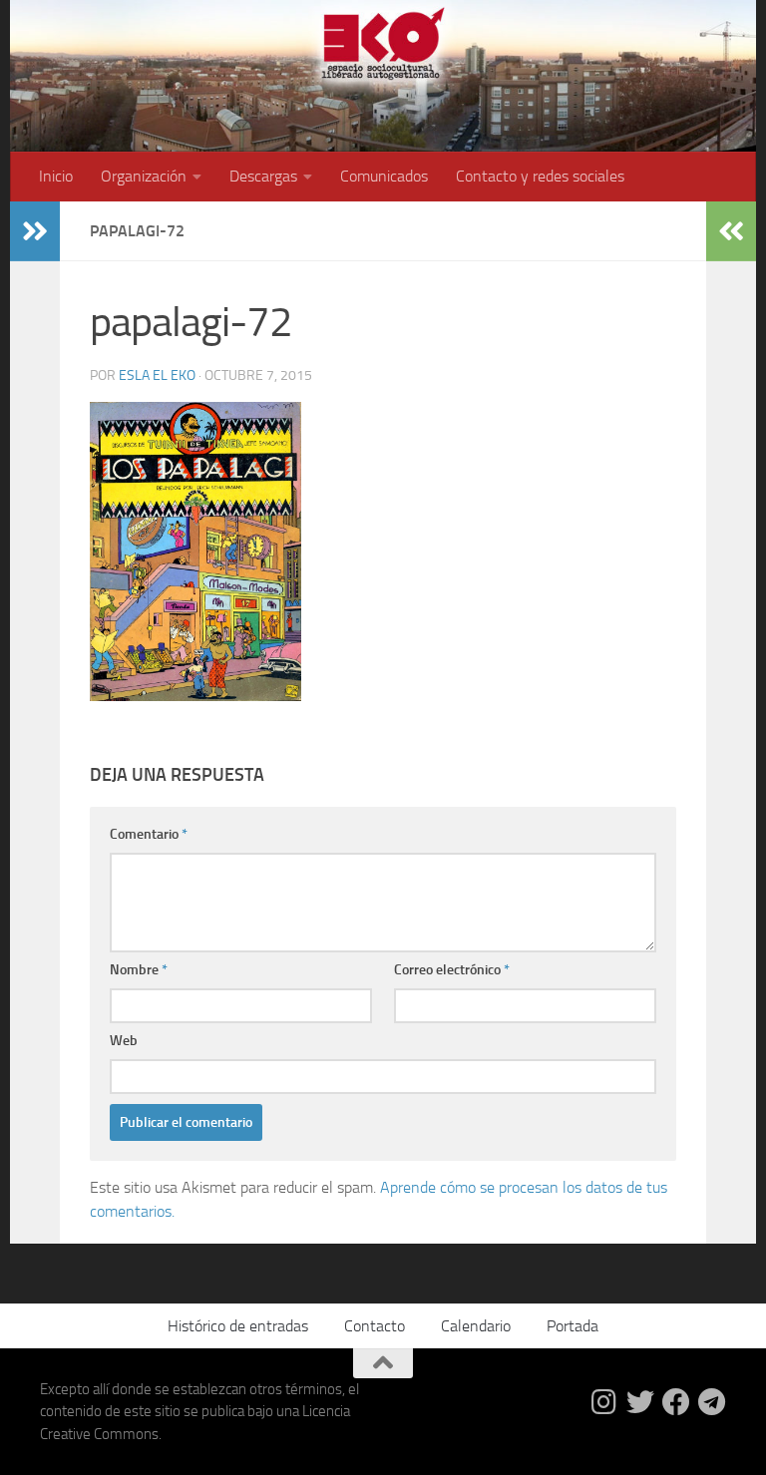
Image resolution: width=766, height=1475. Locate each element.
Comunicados (384, 176)
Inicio (56, 176)
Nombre (139, 969)
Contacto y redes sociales (540, 176)
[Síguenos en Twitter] (640, 1402)
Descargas (263, 176)
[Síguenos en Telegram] (712, 1402)
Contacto (374, 1325)
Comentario (149, 834)
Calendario (476, 1325)
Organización (144, 176)
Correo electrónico (452, 969)
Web (124, 1040)
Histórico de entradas (238, 1325)
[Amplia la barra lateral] (35, 231)
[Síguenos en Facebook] (676, 1402)
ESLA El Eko (157, 375)
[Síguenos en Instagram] (604, 1402)
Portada (572, 1325)
